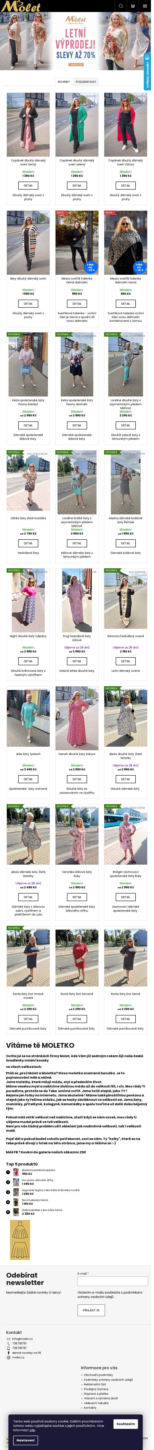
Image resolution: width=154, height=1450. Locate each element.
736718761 (19, 1343)
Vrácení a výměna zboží (101, 1398)
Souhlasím (126, 1424)
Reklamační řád (95, 1384)
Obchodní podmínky (98, 1375)
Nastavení (26, 1440)
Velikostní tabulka (96, 1403)
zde (32, 1430)
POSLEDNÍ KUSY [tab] (86, 82)
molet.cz (18, 1357)
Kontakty (90, 1408)
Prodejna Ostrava (96, 1389)
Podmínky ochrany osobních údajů (108, 1380)
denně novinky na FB (26, 1353)
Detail (28, 186)
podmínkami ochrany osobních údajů (110, 1294)
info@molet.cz (22, 1339)
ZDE (83, 1152)
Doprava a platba (96, 1394)
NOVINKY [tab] (64, 82)
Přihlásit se (91, 1310)
